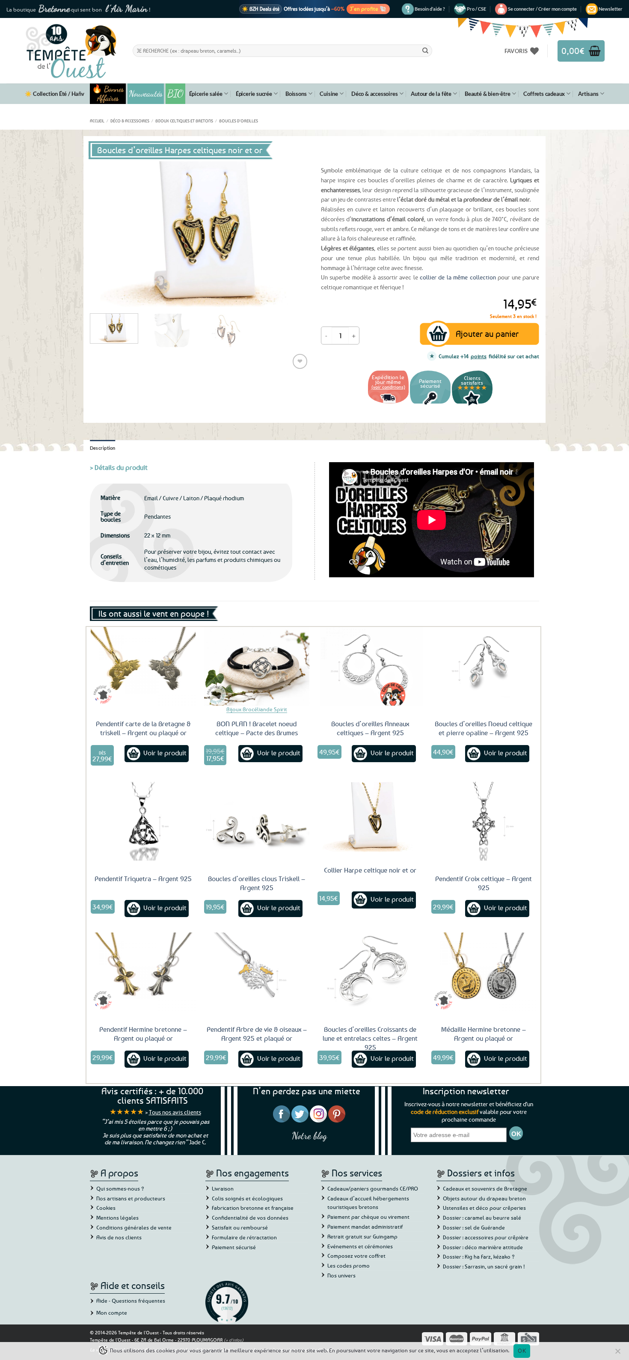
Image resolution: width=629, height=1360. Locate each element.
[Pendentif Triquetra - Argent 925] (143, 821)
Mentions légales (117, 1217)
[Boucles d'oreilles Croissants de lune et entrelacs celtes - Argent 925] (370, 971)
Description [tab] (103, 448)
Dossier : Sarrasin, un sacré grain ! (484, 1266)
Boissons (295, 93)
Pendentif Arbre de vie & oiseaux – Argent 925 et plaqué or (257, 1033)
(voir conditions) (388, 386)
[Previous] (105, 234)
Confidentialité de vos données (250, 1217)
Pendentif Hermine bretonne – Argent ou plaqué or (143, 1033)
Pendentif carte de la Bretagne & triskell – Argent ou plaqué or (143, 728)
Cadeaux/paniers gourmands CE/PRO (372, 1188)
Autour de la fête (431, 93)
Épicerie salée (206, 93)
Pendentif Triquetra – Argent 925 (143, 878)
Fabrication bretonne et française (253, 1207)
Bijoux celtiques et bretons (184, 120)
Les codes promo (348, 1265)
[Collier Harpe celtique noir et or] (370, 817)
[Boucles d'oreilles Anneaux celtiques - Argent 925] (370, 666)
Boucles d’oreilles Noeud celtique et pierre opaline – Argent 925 (483, 728)
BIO (175, 93)
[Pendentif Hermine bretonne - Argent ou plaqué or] (143, 971)
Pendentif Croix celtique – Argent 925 (483, 883)
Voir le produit (165, 752)
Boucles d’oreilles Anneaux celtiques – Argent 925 (370, 728)
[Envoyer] (425, 50)
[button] (542, 9)
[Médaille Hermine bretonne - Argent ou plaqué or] (484, 971)
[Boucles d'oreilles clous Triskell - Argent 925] (256, 821)
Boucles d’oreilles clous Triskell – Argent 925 (256, 883)
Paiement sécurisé (234, 1247)
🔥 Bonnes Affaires (108, 94)
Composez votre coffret (356, 1255)
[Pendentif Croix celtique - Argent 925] (484, 821)
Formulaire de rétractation (244, 1237)
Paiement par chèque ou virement (368, 1216)
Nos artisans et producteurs (130, 1198)
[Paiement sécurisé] (430, 404)
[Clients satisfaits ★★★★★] (472, 404)
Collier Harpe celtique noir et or (370, 870)
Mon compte (111, 1312)
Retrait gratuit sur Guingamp (362, 1236)
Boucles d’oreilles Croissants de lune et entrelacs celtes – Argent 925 (370, 1038)
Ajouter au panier (487, 334)
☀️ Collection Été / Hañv (54, 93)
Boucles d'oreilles (238, 120)
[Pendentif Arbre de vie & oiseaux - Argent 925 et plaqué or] (256, 971)
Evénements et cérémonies (360, 1246)
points (479, 356)
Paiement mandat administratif (365, 1226)
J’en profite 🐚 (368, 8)
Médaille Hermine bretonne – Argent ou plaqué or (483, 1033)
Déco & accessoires (374, 93)
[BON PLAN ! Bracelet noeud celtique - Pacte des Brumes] (256, 666)
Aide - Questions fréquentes (130, 1300)
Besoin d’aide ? (430, 9)
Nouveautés (146, 94)
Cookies (106, 1207)
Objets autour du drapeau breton (484, 1198)
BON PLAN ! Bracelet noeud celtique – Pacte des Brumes (256, 728)
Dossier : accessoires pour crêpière (485, 1237)
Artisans (588, 93)
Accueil (97, 120)
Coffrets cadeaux (544, 93)
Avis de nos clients (119, 1237)
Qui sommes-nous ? (120, 1188)
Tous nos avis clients (175, 1112)
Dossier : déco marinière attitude (483, 1247)
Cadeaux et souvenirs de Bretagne (485, 1188)
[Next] (293, 234)
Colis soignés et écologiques (247, 1198)
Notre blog (309, 1135)
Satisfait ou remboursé (240, 1227)
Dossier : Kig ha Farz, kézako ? (479, 1256)
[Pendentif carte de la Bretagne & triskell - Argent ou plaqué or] (143, 666)
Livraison (223, 1188)
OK (522, 1350)
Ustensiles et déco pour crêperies (484, 1207)
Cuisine (329, 93)
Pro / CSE (476, 9)
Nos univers (341, 1275)
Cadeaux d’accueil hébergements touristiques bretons (368, 1203)
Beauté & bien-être (487, 93)
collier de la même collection (458, 277)
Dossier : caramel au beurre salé (482, 1217)
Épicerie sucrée (254, 93)
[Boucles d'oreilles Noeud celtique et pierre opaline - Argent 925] (484, 666)
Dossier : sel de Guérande (474, 1227)
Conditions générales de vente (134, 1227)
